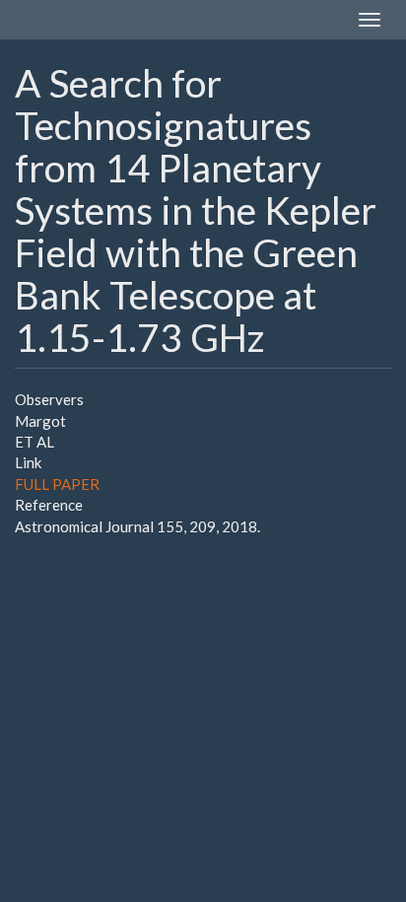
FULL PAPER (57, 484)
